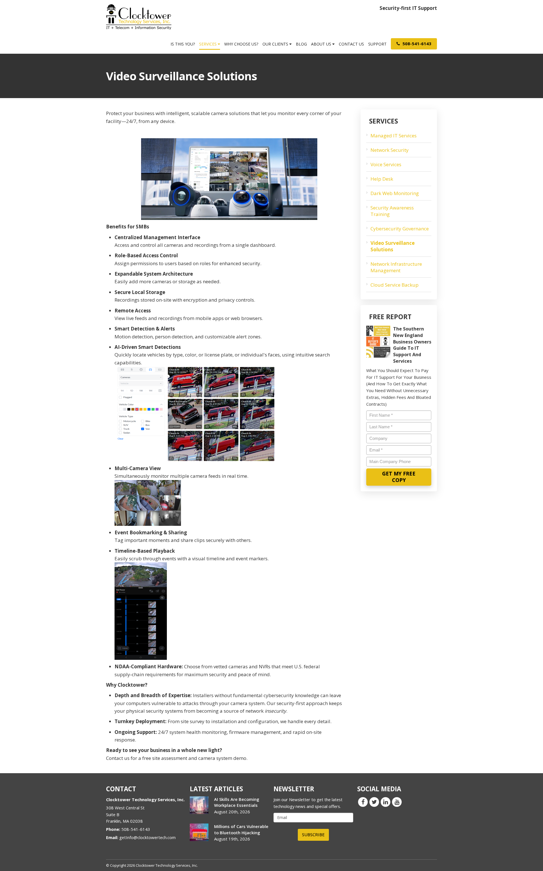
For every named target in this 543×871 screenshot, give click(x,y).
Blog (301, 44)
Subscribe (313, 834)
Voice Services (385, 164)
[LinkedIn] (385, 802)
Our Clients (275, 44)
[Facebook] (363, 802)
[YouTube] (396, 802)
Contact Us (351, 44)
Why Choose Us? (241, 44)
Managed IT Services (393, 135)
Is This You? (183, 44)
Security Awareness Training (392, 210)
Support (377, 44)
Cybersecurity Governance (399, 228)
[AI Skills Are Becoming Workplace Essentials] (199, 805)
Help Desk (381, 179)
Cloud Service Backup (394, 285)
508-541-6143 (416, 43)
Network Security (389, 150)
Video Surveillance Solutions (392, 246)
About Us (321, 44)
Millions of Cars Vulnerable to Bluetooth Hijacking (241, 829)
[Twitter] (374, 802)
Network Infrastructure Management (396, 267)
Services (208, 44)
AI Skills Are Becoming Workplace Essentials (236, 802)
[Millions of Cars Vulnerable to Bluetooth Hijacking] (199, 832)
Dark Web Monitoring (394, 193)
